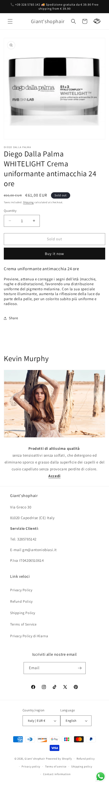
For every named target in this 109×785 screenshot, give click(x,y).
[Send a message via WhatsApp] (100, 776)
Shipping (28, 202)
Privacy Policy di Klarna (29, 636)
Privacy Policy (21, 590)
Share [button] (13, 318)
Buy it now (54, 253)
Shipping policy (81, 766)
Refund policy (86, 758)
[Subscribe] (79, 668)
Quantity (10, 211)
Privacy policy (31, 766)
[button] (10, 21)
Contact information (56, 774)
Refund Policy (21, 601)
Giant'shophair (35, 758)
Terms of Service (23, 624)
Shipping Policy (22, 613)
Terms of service (55, 766)
